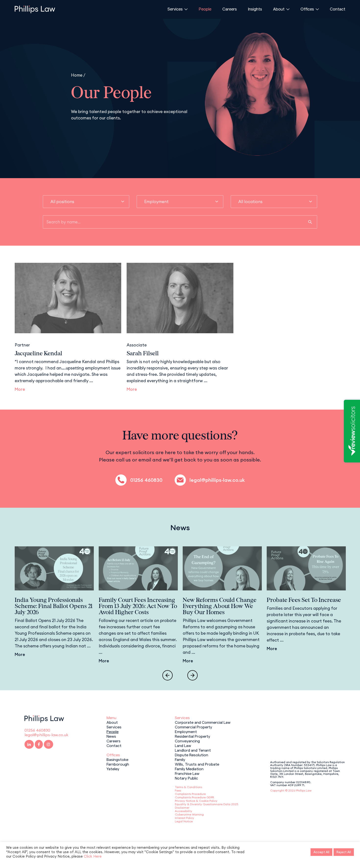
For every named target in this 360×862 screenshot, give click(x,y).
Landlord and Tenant (193, 749)
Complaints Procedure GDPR (194, 797)
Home (77, 75)
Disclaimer (182, 807)
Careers (229, 8)
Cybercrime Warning (189, 814)
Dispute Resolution (191, 754)
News (111, 736)
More (20, 389)
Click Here (93, 856)
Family (180, 759)
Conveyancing (187, 740)
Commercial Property (193, 726)
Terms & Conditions (188, 787)
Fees (178, 790)
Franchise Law (187, 773)
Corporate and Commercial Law (202, 722)
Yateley (113, 768)
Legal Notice (184, 821)
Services (175, 8)
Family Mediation (189, 768)
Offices (307, 8)
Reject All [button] (343, 852)
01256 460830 (146, 480)
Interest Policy (184, 818)
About (279, 8)
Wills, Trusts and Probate (197, 763)
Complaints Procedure (190, 794)
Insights (255, 8)
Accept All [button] (321, 852)
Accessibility (183, 811)
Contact (337, 8)
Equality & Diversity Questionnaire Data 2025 (206, 804)
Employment (186, 731)
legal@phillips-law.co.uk (217, 480)
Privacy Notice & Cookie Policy (196, 801)
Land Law (183, 745)
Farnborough (118, 763)
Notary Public (186, 777)
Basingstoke (117, 759)
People (205, 8)
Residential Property (192, 736)
